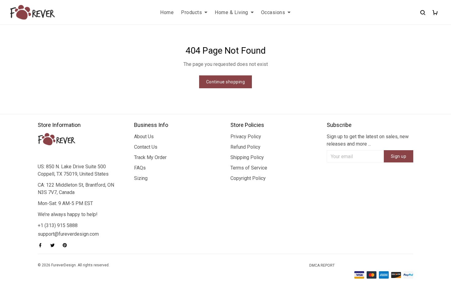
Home (167, 12)
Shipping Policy (247, 157)
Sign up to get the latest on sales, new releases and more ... (368, 140)
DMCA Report (322, 265)
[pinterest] (66, 245)
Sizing (141, 178)
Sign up (399, 156)
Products (191, 12)
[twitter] (54, 245)
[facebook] (42, 245)
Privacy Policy (245, 136)
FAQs (140, 168)
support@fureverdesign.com (68, 234)
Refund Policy (245, 147)
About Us (144, 136)
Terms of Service (248, 168)
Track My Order (150, 157)
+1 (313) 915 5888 (58, 225)
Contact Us (145, 147)
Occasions (273, 12)
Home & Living (231, 12)
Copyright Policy (248, 178)
